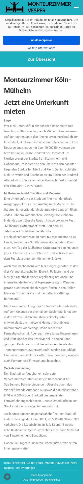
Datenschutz (52, 479)
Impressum (36, 479)
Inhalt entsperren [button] (41, 40)
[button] (7, 476)
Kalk (40, 462)
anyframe (46, 475)
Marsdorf (50, 462)
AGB (25, 479)
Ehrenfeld (19, 462)
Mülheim (63, 462)
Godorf (31, 462)
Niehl (74, 462)
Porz (17, 467)
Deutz (7, 462)
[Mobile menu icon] (76, 7)
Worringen (28, 467)
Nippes (8, 467)
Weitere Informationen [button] (41, 48)
